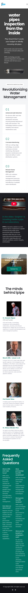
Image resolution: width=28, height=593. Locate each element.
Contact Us (14, 269)
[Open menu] (27, 4)
